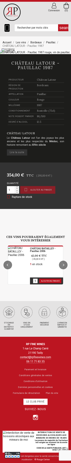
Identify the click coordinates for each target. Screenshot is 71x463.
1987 (39, 105)
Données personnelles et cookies (35, 387)
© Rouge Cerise (42, 459)
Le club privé (35, 401)
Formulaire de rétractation (26, 393)
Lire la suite (17, 152)
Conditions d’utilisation (36, 381)
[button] (7, 265)
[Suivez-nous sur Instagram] (35, 417)
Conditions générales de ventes (35, 375)
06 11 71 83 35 (35, 361)
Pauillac (41, 94)
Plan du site (52, 393)
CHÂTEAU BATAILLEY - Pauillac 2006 (42, 249)
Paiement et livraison (35, 369)
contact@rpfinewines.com (35, 357)
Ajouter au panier (38, 189)
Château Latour (46, 79)
